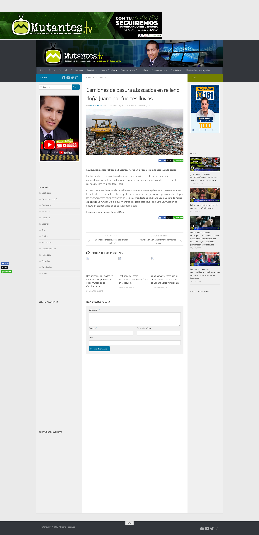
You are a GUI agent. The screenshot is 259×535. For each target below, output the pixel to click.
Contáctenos (176, 70)
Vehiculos (46, 261)
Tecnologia (46, 255)
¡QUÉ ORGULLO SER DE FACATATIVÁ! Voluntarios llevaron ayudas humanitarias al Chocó (204, 177)
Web (91, 338)
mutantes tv (96, 106)
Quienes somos (158, 70)
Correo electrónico (144, 328)
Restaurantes (47, 242)
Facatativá (92, 70)
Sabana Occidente (108, 70)
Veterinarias (47, 267)
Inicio (42, 70)
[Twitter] (72, 77)
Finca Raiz (46, 218)
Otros (44, 230)
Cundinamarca (77, 70)
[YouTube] (68, 77)
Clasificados (46, 193)
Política (52, 70)
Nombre (93, 328)
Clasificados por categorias (198, 70)
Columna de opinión (129, 70)
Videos (145, 70)
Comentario (94, 310)
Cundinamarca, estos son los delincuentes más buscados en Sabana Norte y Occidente (165, 279)
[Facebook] (63, 77)
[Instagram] (76, 77)
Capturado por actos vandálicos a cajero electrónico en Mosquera (133, 279)
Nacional (63, 70)
